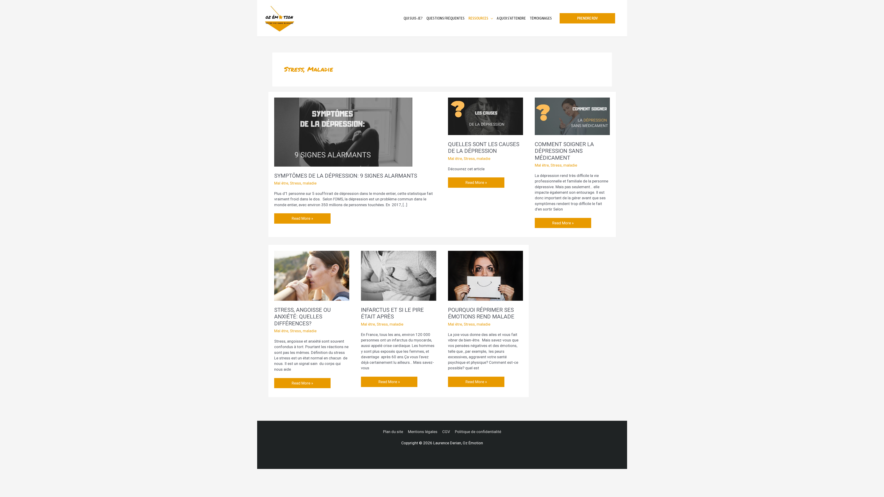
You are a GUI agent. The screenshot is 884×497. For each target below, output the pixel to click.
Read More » (302, 217)
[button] (587, 18)
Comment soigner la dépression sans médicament (564, 151)
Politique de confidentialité (478, 431)
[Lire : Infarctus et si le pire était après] (398, 275)
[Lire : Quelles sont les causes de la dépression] (485, 116)
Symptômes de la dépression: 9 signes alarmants (345, 176)
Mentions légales (422, 431)
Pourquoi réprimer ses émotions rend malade (481, 313)
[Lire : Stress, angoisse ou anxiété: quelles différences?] (311, 275)
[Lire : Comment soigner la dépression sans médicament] (572, 116)
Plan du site (393, 431)
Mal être (281, 183)
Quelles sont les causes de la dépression (483, 147)
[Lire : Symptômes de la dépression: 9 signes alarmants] (343, 132)
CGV (446, 431)
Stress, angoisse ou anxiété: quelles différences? (302, 317)
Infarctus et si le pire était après (392, 313)
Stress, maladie (303, 183)
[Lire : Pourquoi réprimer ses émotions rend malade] (485, 275)
